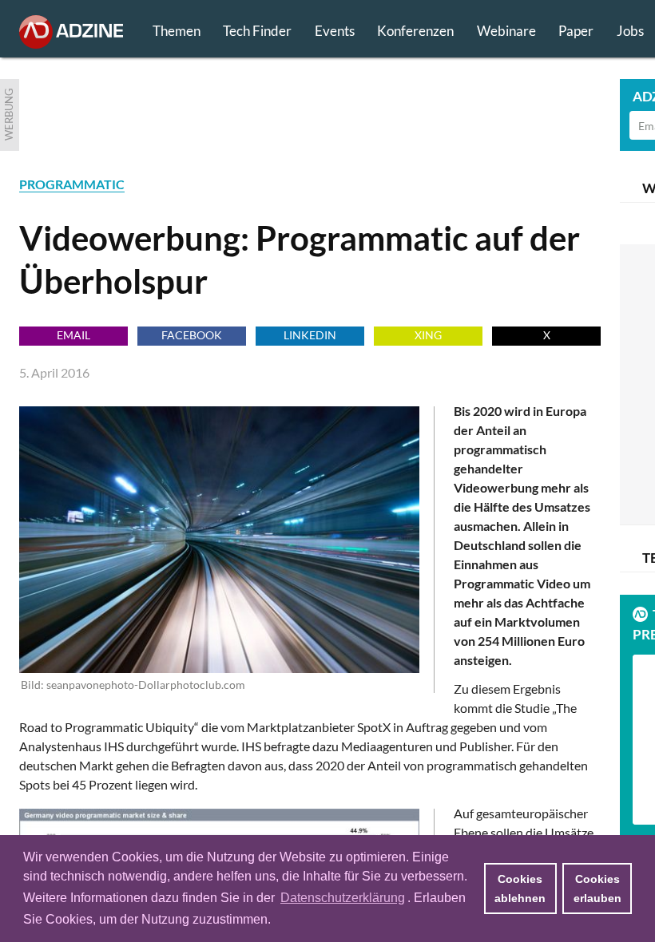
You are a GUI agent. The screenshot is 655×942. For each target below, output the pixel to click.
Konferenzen (415, 30)
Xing (428, 335)
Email (73, 335)
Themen (176, 30)
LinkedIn (310, 335)
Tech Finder (257, 30)
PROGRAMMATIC (72, 184)
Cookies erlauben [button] (597, 888)
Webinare (506, 30)
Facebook (191, 335)
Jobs (630, 30)
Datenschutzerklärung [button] (342, 897)
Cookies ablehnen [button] (520, 888)
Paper (575, 30)
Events (335, 30)
